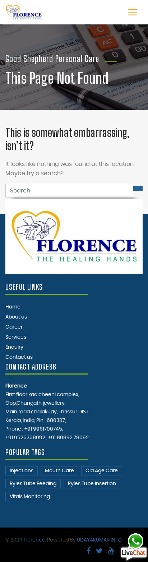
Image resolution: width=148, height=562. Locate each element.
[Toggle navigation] (132, 12)
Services (15, 337)
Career (14, 327)
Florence (34, 540)
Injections (21, 470)
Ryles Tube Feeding (33, 483)
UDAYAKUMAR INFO (99, 540)
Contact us (19, 357)
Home (12, 307)
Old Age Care (101, 470)
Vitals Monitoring (30, 496)
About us (16, 317)
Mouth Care (59, 470)
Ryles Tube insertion (92, 483)
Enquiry (14, 347)
